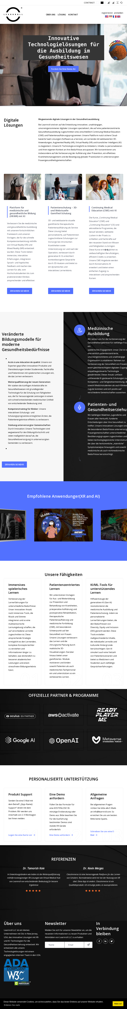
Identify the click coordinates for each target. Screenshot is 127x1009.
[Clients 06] (107, 714)
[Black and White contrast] (102, 3)
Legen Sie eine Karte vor (20, 835)
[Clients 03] (20, 714)
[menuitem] (51, 14)
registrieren (107, 12)
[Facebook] (99, 941)
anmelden (118, 12)
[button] (4, 525)
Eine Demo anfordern (59, 835)
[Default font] (121, 2)
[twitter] (111, 941)
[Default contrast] (97, 3)
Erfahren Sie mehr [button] (12, 1005)
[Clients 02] (63, 739)
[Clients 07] (63, 714)
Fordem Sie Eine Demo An (63, 69)
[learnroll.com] (13, 14)
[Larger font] (109, 2)
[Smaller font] (113, 2)
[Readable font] (117, 2)
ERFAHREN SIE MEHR (19, 291)
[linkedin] (105, 941)
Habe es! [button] (118, 1004)
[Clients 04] (20, 739)
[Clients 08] (107, 739)
